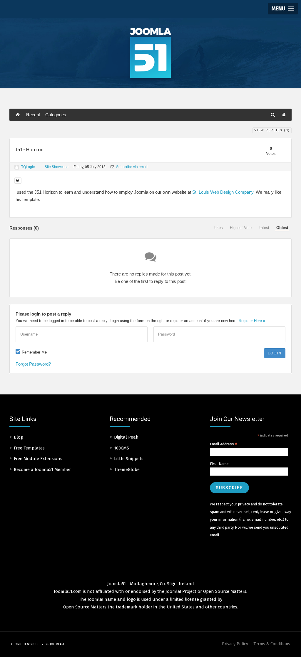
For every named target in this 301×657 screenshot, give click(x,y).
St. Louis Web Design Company (222, 192)
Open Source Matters (224, 591)
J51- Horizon (29, 149)
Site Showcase (56, 167)
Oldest (282, 227)
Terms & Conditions (271, 643)
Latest (264, 227)
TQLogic (28, 167)
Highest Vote (241, 227)
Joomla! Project (180, 591)
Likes (218, 227)
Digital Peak (126, 437)
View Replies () (272, 130)
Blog (18, 437)
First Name (219, 464)
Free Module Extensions (38, 458)
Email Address (224, 444)
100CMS (121, 448)
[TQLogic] (16, 167)
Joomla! (95, 599)
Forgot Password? (33, 363)
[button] (283, 8)
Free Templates (29, 448)
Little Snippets (128, 458)
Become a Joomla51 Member (42, 469)
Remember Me (34, 352)
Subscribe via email (131, 167)
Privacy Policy (235, 643)
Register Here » (252, 320)
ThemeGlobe (127, 469)
